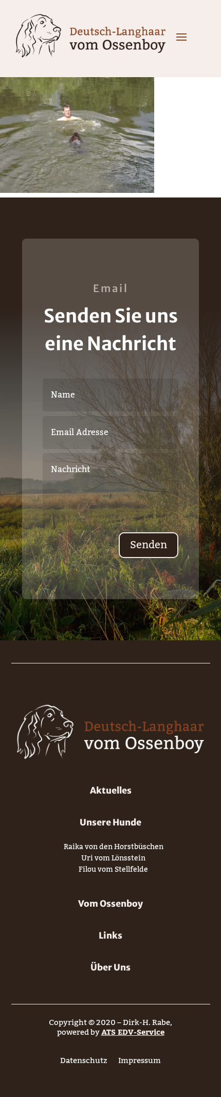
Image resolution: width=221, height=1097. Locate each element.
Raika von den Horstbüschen (113, 848)
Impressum (139, 1062)
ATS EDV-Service (132, 1032)
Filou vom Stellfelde (113, 871)
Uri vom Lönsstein (113, 860)
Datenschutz (83, 1062)
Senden (148, 545)
